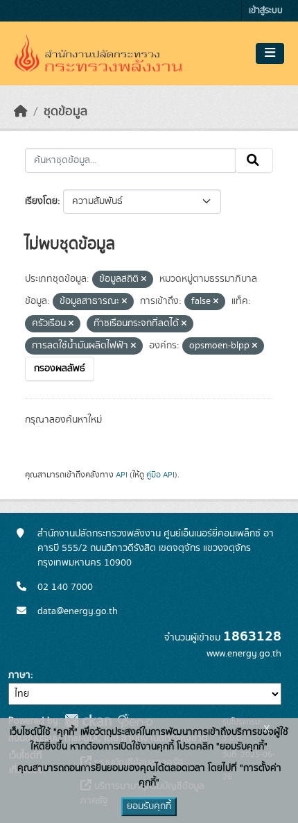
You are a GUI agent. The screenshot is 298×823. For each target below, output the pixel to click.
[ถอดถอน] (143, 279)
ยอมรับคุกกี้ (149, 806)
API (122, 474)
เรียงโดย (41, 201)
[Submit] (254, 160)
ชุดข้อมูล (65, 112)
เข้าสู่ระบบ (266, 10)
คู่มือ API (160, 474)
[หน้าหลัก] (21, 112)
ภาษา (19, 675)
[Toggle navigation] (270, 53)
